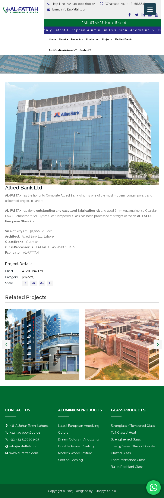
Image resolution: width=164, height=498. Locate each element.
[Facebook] (128, 15)
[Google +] (42, 283)
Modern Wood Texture (75, 453)
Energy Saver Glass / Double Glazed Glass (133, 449)
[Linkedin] (141, 15)
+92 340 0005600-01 (80, 4)
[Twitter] (135, 15)
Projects (107, 39)
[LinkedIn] (50, 283)
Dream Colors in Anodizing (78, 439)
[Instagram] (148, 15)
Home (52, 39)
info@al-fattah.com (74, 9)
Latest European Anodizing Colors (78, 429)
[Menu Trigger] (150, 9)
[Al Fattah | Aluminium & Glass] (20, 10)
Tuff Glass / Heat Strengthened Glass (126, 436)
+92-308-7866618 (133, 4)
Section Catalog (70, 460)
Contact (84, 50)
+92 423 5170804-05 (24, 439)
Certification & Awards (62, 50)
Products (76, 39)
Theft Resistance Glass (128, 460)
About (62, 39)
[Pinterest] (33, 283)
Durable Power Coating (76, 446)
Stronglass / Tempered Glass (133, 426)
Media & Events (124, 39)
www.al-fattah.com (23, 453)
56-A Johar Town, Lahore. (29, 426)
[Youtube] (155, 15)
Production (92, 39)
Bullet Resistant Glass (127, 467)
